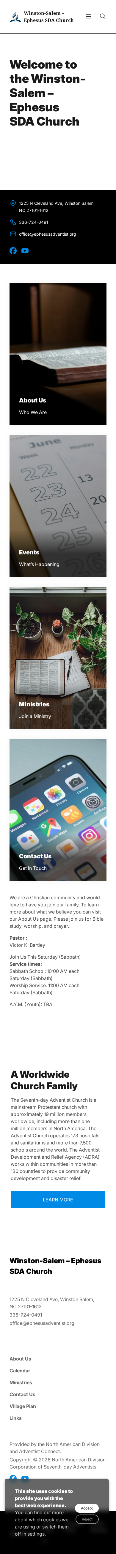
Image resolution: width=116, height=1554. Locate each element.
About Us (28, 919)
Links (16, 1418)
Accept (87, 1508)
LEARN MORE (58, 1200)
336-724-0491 (33, 222)
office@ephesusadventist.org (47, 234)
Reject (87, 1519)
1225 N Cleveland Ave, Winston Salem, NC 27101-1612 (57, 207)
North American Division (73, 1444)
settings (36, 1534)
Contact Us (22, 1394)
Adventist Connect (39, 1451)
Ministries (21, 1382)
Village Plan (23, 1406)
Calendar (20, 1371)
